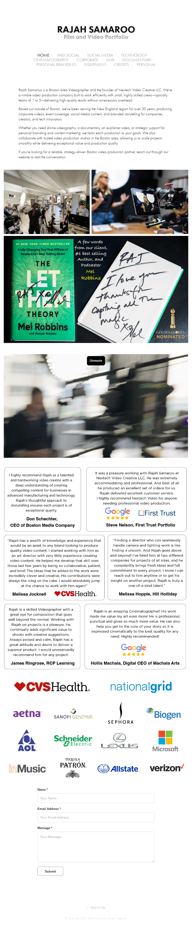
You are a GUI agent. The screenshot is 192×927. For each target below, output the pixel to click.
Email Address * (49, 809)
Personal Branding (56, 64)
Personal (146, 64)
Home (43, 55)
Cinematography (51, 59)
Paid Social (68, 55)
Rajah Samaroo (96, 29)
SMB (110, 59)
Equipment (95, 64)
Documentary (136, 59)
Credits (121, 64)
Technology (134, 55)
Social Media (100, 55)
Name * (42, 789)
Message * (44, 828)
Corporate (87, 59)
